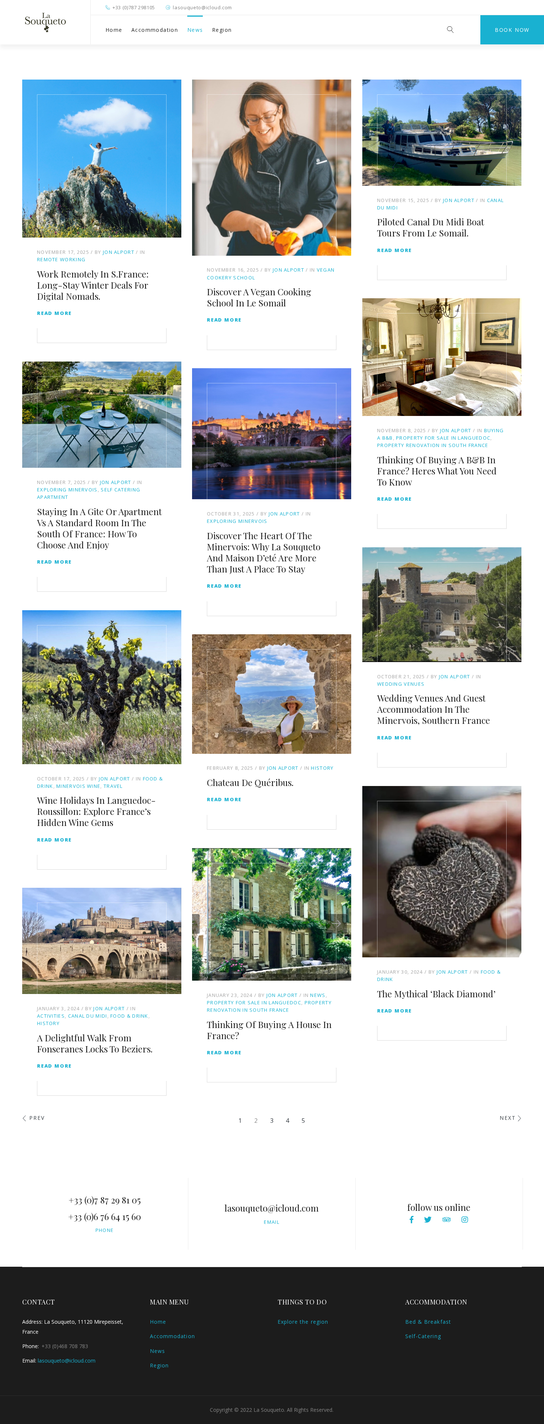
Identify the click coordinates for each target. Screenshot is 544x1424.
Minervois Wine (78, 786)
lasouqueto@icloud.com (202, 7)
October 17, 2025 (61, 778)
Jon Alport (118, 252)
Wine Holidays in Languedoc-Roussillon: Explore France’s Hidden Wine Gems (96, 811)
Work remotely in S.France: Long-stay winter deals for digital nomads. (93, 285)
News (195, 29)
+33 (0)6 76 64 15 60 (104, 1216)
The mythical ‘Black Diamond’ (436, 994)
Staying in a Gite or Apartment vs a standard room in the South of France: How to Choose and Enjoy (99, 528)
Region (222, 29)
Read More (54, 313)
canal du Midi (87, 1015)
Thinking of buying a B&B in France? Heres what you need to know (437, 471)
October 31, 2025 (231, 513)
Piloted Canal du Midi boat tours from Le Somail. (430, 227)
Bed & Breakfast (428, 1321)
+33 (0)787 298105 (134, 7)
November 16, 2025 (233, 269)
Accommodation (154, 29)
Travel (113, 786)
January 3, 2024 (58, 1008)
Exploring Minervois (67, 489)
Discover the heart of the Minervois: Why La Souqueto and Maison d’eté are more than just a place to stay (263, 552)
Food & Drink (129, 1015)
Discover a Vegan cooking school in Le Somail (259, 297)
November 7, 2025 (61, 482)
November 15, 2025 (403, 200)
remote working (61, 259)
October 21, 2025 (401, 676)
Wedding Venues (400, 684)
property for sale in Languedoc (443, 437)
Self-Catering (423, 1336)
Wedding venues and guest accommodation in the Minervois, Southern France (433, 709)
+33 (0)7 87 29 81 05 (104, 1200)
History (322, 768)
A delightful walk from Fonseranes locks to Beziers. (94, 1043)
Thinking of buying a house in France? (269, 1029)
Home (113, 29)
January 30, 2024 (400, 971)
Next (508, 1118)
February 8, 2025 (230, 768)
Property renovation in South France (432, 445)
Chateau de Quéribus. (250, 782)
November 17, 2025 (63, 252)
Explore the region (303, 1321)
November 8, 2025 (401, 430)
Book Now (512, 29)
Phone (104, 1230)
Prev (37, 1118)
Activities (51, 1015)
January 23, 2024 (230, 995)
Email (271, 1222)
